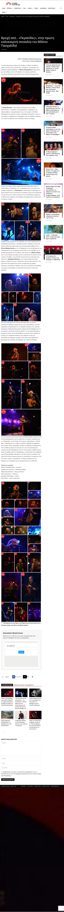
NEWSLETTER (37, 786)
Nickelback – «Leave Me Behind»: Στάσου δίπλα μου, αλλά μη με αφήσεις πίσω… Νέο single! (53, 89)
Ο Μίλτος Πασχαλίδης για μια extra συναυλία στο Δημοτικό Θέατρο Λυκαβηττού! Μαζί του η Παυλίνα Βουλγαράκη (7, 702)
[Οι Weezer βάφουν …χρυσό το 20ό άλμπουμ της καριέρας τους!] (53, 148)
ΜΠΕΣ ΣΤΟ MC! (45, 786)
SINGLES (30, 8)
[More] (32, 676)
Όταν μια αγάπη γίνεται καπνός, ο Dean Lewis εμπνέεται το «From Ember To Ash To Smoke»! (53, 68)
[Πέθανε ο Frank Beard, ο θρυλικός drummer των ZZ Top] (53, 211)
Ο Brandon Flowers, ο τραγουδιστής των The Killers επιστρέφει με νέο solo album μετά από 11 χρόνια (53, 110)
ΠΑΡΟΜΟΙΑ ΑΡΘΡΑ (7, 685)
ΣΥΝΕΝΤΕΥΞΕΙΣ (17, 8)
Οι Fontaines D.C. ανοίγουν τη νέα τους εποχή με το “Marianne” (53, 257)
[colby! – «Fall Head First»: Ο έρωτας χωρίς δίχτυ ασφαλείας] (53, 232)
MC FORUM (30, 786)
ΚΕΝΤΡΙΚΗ (23, 786)
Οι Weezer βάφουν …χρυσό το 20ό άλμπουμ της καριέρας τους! (53, 153)
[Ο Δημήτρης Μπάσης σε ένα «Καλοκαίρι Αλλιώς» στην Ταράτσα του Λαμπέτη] (21, 715)
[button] (61, 8)
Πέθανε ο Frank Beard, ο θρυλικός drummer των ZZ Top (53, 216)
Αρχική (2, 16)
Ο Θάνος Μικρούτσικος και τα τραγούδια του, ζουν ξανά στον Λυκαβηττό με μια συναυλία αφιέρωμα (35, 702)
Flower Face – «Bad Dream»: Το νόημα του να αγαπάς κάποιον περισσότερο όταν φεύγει (52, 172)
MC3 (7, 16)
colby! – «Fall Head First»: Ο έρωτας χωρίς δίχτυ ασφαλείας (53, 236)
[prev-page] (2, 732)
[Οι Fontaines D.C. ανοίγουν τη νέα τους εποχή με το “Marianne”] (53, 253)
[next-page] (5, 732)
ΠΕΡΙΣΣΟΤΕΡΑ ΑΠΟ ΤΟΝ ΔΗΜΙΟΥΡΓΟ (24, 685)
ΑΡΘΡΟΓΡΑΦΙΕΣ (51, 8)
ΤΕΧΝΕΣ (3, 12)
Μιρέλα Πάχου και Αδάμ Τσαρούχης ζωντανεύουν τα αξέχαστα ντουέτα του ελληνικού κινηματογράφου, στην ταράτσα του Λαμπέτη (53, 192)
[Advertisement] (43, 3)
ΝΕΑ (24, 8)
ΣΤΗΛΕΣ (36, 8)
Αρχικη (3, 8)
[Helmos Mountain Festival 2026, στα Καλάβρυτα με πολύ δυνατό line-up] (7, 715)
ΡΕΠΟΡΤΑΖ (9, 8)
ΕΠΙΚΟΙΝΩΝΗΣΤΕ (55, 786)
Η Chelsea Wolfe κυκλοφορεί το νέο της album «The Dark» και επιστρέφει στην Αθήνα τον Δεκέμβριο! (53, 131)
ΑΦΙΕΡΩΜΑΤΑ (43, 8)
